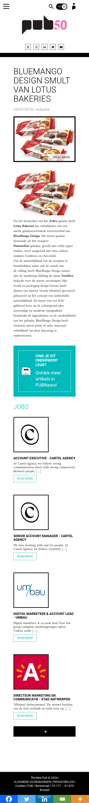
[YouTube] (61, 47)
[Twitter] (53, 47)
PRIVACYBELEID (63, 782)
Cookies (20, 785)
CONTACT (44, 796)
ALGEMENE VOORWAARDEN (32, 782)
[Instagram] (36, 47)
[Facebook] (28, 47)
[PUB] (44, 27)
